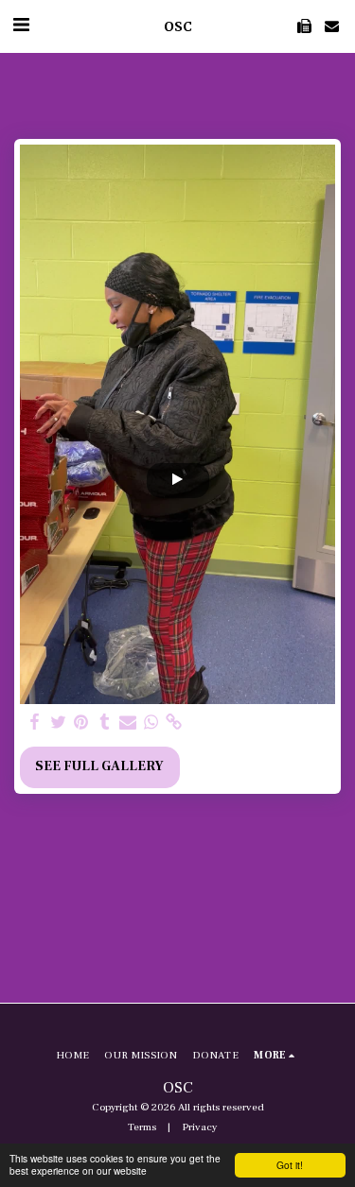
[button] (21, 25)
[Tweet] (58, 723)
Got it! (289, 1165)
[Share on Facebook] (35, 723)
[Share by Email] (127, 723)
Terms (142, 1127)
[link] (174, 723)
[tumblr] (105, 723)
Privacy (199, 1127)
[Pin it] (81, 723)
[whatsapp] (151, 723)
